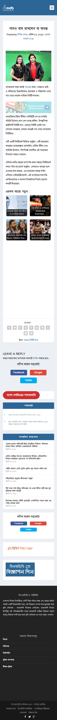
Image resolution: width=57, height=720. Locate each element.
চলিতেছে (6, 646)
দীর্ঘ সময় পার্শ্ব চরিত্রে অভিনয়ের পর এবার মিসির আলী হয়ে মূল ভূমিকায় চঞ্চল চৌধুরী (28, 489)
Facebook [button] (18, 372)
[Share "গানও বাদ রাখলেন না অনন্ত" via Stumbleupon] (48, 327)
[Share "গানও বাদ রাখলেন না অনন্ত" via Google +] (20, 327)
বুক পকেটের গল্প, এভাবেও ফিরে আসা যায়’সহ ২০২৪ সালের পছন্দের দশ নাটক (28, 423)
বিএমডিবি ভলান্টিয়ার (25, 708)
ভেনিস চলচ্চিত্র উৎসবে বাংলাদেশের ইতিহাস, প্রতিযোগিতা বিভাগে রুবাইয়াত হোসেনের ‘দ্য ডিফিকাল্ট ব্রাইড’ (26, 457)
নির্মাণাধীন (6, 653)
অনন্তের (28, 87)
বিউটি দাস (33, 340)
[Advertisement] (28, 273)
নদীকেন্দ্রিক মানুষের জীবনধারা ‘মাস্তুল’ (19, 478)
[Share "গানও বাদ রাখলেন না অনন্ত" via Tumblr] (25, 327)
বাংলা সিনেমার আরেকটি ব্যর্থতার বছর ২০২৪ (24, 415)
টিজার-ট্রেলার (7, 666)
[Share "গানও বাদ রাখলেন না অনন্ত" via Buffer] (42, 327)
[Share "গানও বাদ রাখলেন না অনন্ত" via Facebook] (9, 327)
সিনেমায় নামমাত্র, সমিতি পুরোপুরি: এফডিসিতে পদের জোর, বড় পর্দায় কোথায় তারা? (28, 501)
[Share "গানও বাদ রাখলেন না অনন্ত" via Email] (25, 333)
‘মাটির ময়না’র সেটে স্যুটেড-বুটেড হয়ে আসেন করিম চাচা (26, 468)
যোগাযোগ (23, 712)
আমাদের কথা (11, 708)
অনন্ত (26, 340)
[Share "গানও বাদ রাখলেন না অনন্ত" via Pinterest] (31, 327)
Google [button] (38, 372)
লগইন (35, 358)
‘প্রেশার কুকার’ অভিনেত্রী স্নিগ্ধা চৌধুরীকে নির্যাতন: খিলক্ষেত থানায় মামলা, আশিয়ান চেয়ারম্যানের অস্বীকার (27, 445)
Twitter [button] (28, 380)
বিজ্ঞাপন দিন (33, 712)
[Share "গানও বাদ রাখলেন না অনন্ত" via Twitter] (14, 327)
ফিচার (5, 639)
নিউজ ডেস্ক (22, 34)
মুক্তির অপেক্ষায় (8, 659)
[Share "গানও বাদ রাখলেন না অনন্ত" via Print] (31, 333)
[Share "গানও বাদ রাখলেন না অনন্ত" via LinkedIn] (37, 327)
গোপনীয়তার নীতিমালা (41, 708)
